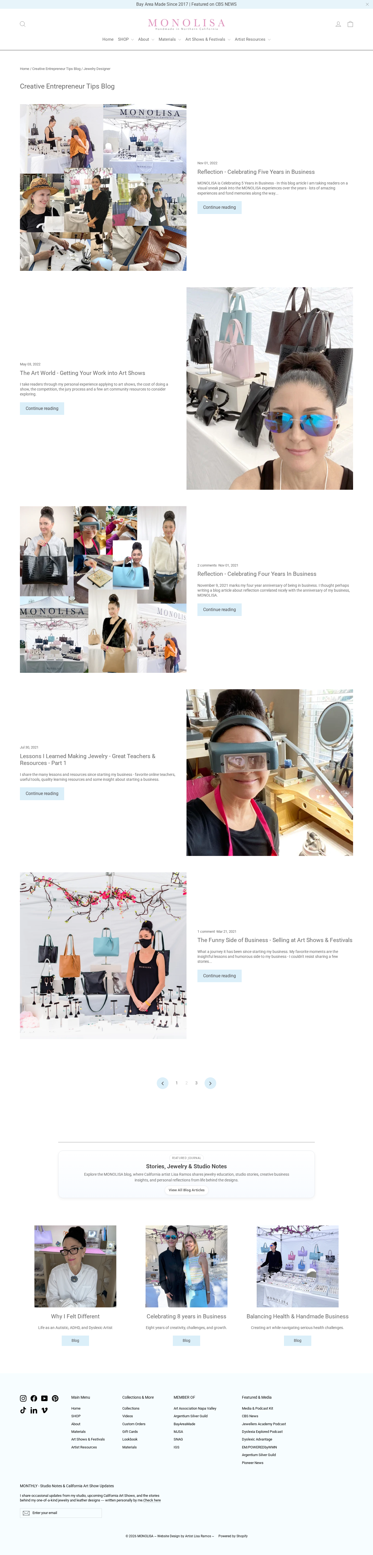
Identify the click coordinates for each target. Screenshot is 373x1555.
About (144, 39)
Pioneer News (253, 1463)
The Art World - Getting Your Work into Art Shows (82, 372)
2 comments (207, 565)
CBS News (250, 1416)
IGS (176, 1447)
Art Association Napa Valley (195, 1408)
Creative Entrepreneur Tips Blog (56, 69)
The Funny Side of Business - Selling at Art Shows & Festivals (275, 940)
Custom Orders (134, 1424)
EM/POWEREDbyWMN (259, 1447)
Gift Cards (130, 1432)
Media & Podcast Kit (257, 1408)
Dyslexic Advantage (257, 1439)
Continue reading (219, 207)
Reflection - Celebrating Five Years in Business (256, 171)
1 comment (206, 931)
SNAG (178, 1439)
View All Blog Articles (187, 1190)
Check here (152, 1500)
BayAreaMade (184, 1424)
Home (108, 39)
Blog (75, 1340)
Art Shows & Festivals (205, 39)
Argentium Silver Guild (191, 1416)
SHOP (124, 39)
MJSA (178, 1432)
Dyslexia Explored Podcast (262, 1432)
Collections (131, 1408)
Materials (168, 39)
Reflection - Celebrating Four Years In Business (256, 573)
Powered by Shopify (233, 1536)
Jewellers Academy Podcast (264, 1424)
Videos (127, 1416)
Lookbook (130, 1439)
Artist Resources (251, 39)
